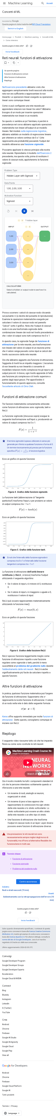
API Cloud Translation (41, 24)
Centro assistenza (28, 881)
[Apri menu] (4, 3)
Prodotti (18, 37)
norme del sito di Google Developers (16, 940)
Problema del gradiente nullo (25, 869)
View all (5, 1055)
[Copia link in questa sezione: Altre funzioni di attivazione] (45, 686)
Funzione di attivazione (22, 859)
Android (5, 1024)
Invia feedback (12, 51)
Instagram (6, 999)
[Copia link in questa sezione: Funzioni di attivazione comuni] (49, 397)
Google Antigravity (10, 1042)
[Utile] (27, 46)
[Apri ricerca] (42, 3)
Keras (5, 716)
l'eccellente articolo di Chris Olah (17, 386)
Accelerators (7, 974)
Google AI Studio (9, 1037)
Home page (6, 37)
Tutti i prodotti (8, 1095)
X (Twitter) (6, 1008)
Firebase (6, 1033)
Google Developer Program (13, 961)
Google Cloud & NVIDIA (11, 978)
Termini (5, 1106)
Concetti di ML (11, 12)
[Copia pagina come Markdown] (14, 62)
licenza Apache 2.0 (17, 937)
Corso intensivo (12, 40)
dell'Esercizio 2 (44, 153)
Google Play (7, 1051)
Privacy (14, 1106)
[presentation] (36, 419)
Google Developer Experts (13, 970)
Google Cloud (7, 1046)
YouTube (6, 1012)
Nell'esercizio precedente (14, 87)
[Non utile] (31, 46)
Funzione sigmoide (21, 864)
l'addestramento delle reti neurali (17, 669)
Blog (4, 990)
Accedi (49, 3)
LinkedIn (5, 1004)
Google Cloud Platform (12, 1086)
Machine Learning (20, 3)
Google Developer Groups (13, 965)
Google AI (6, 1090)
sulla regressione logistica (33, 131)
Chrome (5, 1029)
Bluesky (5, 995)
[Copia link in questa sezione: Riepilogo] (18, 734)
